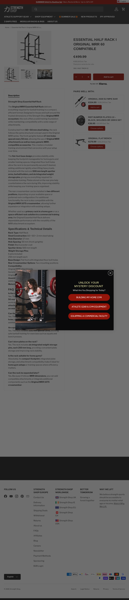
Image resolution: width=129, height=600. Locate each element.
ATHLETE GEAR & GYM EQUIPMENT (89, 306)
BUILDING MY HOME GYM (89, 297)
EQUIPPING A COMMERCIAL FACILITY (89, 316)
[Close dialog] (110, 273)
